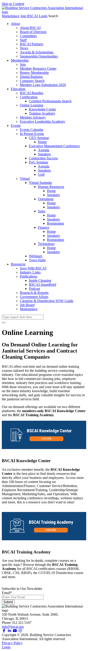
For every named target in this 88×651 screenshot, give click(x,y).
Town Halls (37, 260)
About (15, 24)
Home (42, 142)
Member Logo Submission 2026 (43, 85)
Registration (55, 223)
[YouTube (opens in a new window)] (15, 631)
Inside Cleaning (40, 280)
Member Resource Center (38, 68)
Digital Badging (31, 77)
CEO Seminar (39, 138)
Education (18, 89)
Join (23, 64)
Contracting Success (43, 158)
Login (43, 16)
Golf (41, 174)
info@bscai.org (13, 627)
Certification (28, 97)
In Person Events (32, 134)
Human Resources (51, 187)
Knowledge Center (42, 109)
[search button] (3, 322)
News (24, 48)
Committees (28, 36)
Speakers (44, 154)
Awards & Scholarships (36, 52)
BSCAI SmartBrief (42, 284)
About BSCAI (30, 28)
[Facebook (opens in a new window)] (4, 631)
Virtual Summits (40, 183)
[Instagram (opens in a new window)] (20, 631)
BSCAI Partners (31, 44)
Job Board (27, 305)
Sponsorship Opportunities (39, 56)
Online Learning (31, 105)
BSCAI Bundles (31, 93)
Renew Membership (34, 72)
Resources (18, 264)
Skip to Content (13, 4)
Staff (23, 40)
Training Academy (42, 113)
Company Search (32, 81)
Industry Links (30, 272)
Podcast (34, 289)
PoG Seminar (38, 162)
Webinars (35, 256)
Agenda (43, 150)
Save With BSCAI (33, 268)
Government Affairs (34, 297)
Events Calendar (31, 130)
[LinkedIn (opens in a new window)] (9, 631)
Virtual (25, 178)
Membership (20, 60)
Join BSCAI (29, 16)
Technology (46, 244)
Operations (45, 199)
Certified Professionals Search (50, 101)
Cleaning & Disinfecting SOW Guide (46, 301)
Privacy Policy (12, 643)
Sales (41, 211)
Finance (43, 227)
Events (16, 125)
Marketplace (10, 16)
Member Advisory (33, 117)
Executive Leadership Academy (42, 121)
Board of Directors (33, 32)
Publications (28, 276)
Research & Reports (34, 293)
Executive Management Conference (54, 146)
